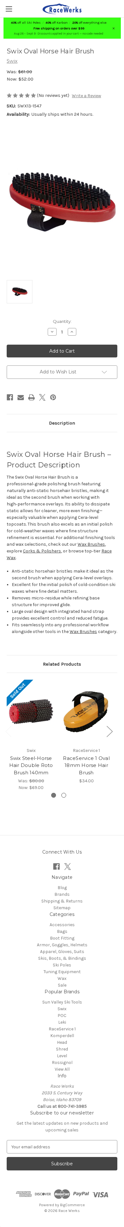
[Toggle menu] (8, 9)
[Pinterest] (53, 397)
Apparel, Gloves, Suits (62, 951)
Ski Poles (62, 965)
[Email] (20, 397)
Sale (62, 985)
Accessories (62, 924)
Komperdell (62, 1035)
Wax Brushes (91, 544)
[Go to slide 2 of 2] (63, 795)
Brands (62, 894)
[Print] (31, 397)
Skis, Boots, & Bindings (62, 958)
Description (62, 423)
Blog (62, 887)
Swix (62, 1009)
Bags (62, 931)
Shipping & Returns (62, 901)
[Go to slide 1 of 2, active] (53, 795)
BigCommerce (72, 1205)
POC (62, 1015)
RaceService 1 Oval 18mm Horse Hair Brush (86, 765)
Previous (8, 731)
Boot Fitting (62, 938)
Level (62, 1056)
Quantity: (62, 321)
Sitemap (62, 907)
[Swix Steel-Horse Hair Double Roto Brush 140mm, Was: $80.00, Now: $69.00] (31, 712)
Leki (62, 1022)
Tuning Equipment (62, 971)
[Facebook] (10, 397)
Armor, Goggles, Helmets (62, 945)
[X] (42, 397)
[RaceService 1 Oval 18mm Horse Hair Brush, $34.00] (86, 712)
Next (109, 731)
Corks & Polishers (42, 551)
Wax (62, 978)
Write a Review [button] (86, 95)
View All (62, 1069)
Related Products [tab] (62, 664)
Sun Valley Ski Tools (62, 1002)
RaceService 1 (62, 1029)
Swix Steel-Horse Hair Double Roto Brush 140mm (31, 765)
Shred (62, 1049)
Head (62, 1042)
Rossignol (62, 1062)
